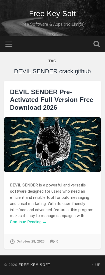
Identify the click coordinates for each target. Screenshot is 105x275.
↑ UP (96, 265)
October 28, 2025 (30, 241)
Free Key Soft (52, 13)
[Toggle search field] (96, 44)
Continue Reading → (28, 221)
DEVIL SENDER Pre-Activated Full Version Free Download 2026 (51, 99)
